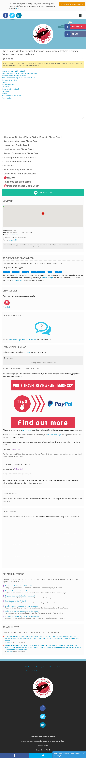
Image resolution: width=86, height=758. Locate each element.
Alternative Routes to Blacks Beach (13, 71)
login (51, 278)
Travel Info (5, 87)
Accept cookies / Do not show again (72, 4)
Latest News (6, 91)
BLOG (59, 667)
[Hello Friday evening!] (31, 125)
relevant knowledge (54, 435)
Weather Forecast (8, 84)
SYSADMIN (9, 651)
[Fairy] (12, 125)
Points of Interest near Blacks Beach (14, 75)
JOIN (43, 667)
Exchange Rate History (9, 80)
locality (7, 272)
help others (32, 340)
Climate (4, 82)
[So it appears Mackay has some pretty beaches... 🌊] (12, 108)
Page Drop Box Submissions (11, 96)
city (50, 272)
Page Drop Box (7, 98)
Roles (29, 352)
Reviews (5, 93)
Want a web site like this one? (35, 671)
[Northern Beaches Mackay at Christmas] (31, 108)
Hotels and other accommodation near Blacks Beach (19, 73)
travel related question (17, 340)
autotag (26, 272)
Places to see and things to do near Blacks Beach (18, 78)
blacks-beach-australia (38, 272)
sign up (44, 278)
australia (16, 272)
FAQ (50, 667)
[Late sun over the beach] (51, 125)
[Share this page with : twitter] (43, 755)
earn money (26, 430)
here (17, 8)
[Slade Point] (71, 108)
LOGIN (35, 667)
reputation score (18, 280)
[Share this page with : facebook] (14, 755)
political (58, 272)
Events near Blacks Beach (10, 89)
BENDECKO (10, 642)
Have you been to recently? (67, 755)
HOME (27, 667)
